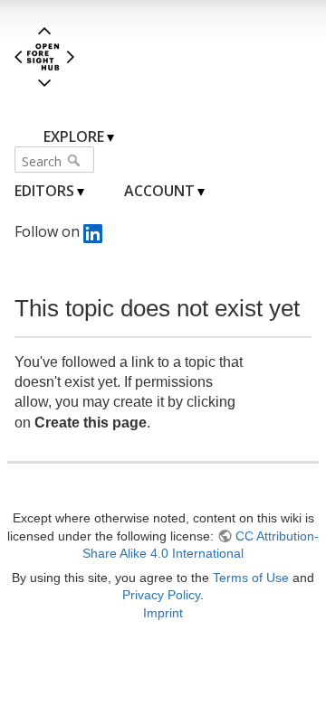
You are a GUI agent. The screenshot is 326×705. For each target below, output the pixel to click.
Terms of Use (251, 577)
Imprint (163, 613)
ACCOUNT (159, 191)
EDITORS (44, 191)
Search (75, 160)
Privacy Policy (161, 595)
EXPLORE (73, 136)
